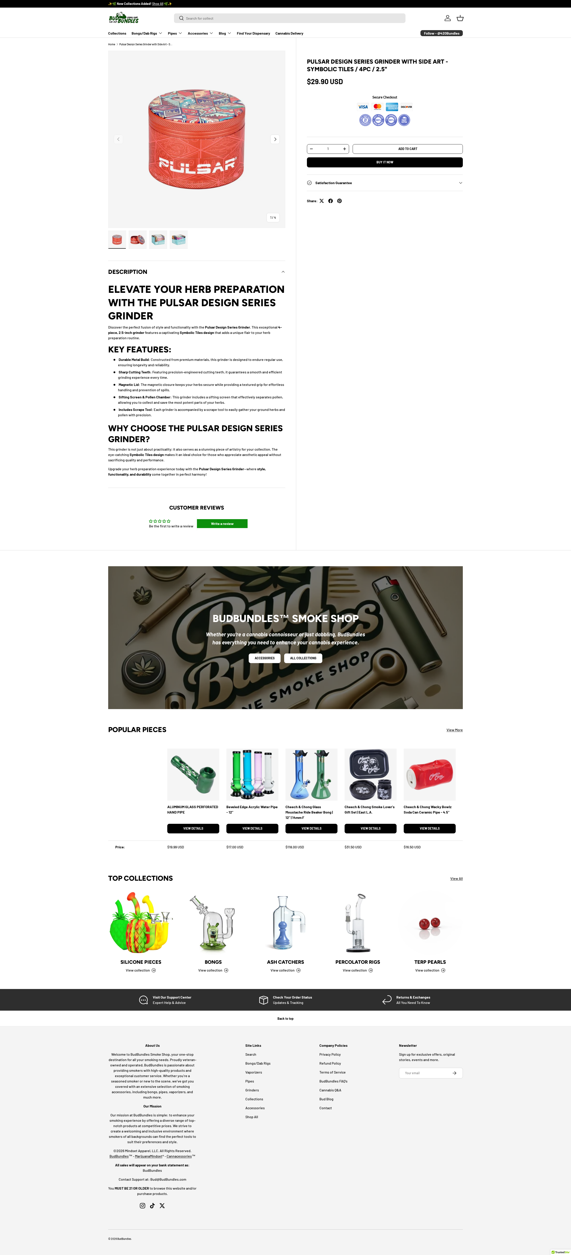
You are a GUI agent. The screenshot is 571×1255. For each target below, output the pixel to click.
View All (456, 878)
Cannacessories (179, 1156)
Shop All (251, 1117)
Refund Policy (330, 1063)
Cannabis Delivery (289, 33)
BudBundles (119, 1156)
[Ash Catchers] (285, 922)
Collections (117, 33)
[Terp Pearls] (430, 922)
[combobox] (290, 18)
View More (455, 730)
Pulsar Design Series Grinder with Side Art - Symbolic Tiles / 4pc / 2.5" (146, 44)
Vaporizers (253, 1072)
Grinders (252, 1090)
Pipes (172, 33)
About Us (149, 4)
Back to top (285, 1018)
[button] (460, 18)
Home (111, 44)
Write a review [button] (222, 523)
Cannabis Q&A (330, 1090)
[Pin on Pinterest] (339, 200)
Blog (222, 33)
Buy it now (385, 162)
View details (193, 828)
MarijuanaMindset (148, 1156)
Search (250, 1054)
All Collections (303, 658)
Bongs (213, 962)
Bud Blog (326, 1099)
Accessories (198, 33)
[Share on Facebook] (330, 200)
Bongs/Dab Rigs (144, 33)
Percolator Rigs (357, 962)
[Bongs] (213, 922)
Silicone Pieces (140, 962)
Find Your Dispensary (253, 33)
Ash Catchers (285, 962)
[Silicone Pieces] (140, 922)
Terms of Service (332, 1072)
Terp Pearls (430, 962)
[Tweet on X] (321, 200)
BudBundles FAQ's (333, 1081)
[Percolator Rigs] (357, 922)
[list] (196, 139)
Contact (325, 1108)
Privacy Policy (330, 1054)
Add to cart (407, 149)
